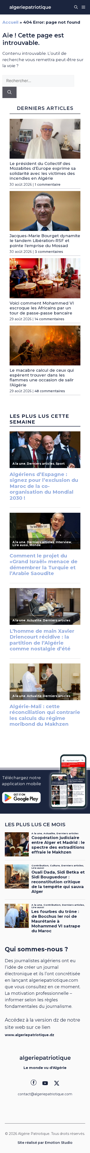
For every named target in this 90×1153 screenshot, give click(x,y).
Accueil (10, 22)
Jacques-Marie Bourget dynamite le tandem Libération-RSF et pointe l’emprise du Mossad (45, 240)
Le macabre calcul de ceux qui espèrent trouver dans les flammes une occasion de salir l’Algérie (42, 377)
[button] (76, 7)
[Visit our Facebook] (33, 1083)
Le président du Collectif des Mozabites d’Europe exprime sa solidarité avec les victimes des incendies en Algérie (43, 171)
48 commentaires (50, 391)
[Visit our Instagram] (45, 1083)
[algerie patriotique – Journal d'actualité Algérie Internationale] (30, 7)
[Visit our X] (56, 1083)
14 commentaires (49, 319)
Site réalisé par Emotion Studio (45, 1142)
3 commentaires (49, 251)
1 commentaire (47, 184)
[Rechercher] (9, 92)
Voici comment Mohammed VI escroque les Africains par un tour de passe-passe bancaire (42, 308)
